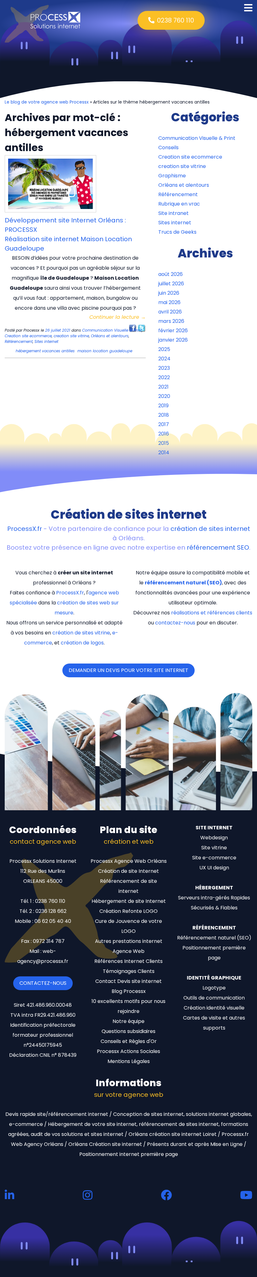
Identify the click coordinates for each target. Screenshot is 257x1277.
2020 (164, 396)
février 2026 (173, 330)
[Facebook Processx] (166, 1194)
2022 (164, 377)
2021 (163, 386)
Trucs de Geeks (177, 232)
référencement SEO (218, 547)
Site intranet (173, 213)
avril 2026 (170, 311)
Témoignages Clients (129, 971)
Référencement (19, 341)
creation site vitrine (71, 335)
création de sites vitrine (81, 632)
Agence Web (128, 951)
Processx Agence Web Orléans (129, 861)
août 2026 (170, 274)
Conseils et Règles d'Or (129, 1041)
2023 (164, 368)
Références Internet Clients (128, 961)
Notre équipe (128, 1021)
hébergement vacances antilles (45, 351)
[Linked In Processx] (9, 1194)
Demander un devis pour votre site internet (128, 670)
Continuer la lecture (117, 317)
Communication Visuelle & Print (112, 330)
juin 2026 (168, 293)
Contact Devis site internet (128, 981)
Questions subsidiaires (128, 1031)
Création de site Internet (128, 871)
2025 (164, 349)
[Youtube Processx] (246, 1194)
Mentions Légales (129, 1061)
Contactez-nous (42, 983)
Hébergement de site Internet (129, 901)
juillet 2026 (171, 283)
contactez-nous (175, 622)
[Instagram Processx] (87, 1194)
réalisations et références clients (211, 612)
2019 (163, 405)
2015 (163, 443)
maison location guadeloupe (104, 351)
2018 (163, 415)
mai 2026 (169, 302)
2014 (163, 452)
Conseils (168, 147)
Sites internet (46, 341)
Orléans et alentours (109, 335)
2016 (163, 433)
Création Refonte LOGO (128, 911)
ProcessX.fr (24, 528)
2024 (164, 358)
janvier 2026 (173, 339)
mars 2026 (171, 321)
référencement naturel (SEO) (183, 582)
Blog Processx (129, 991)
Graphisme (172, 175)
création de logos (82, 642)
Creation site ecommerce (28, 335)
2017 (163, 424)
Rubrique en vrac (179, 203)
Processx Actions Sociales (128, 1051)
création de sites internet (210, 528)
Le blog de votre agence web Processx (47, 102)
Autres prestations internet (128, 941)
